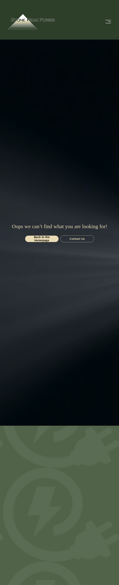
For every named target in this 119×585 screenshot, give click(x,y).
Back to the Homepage (42, 239)
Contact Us (77, 238)
